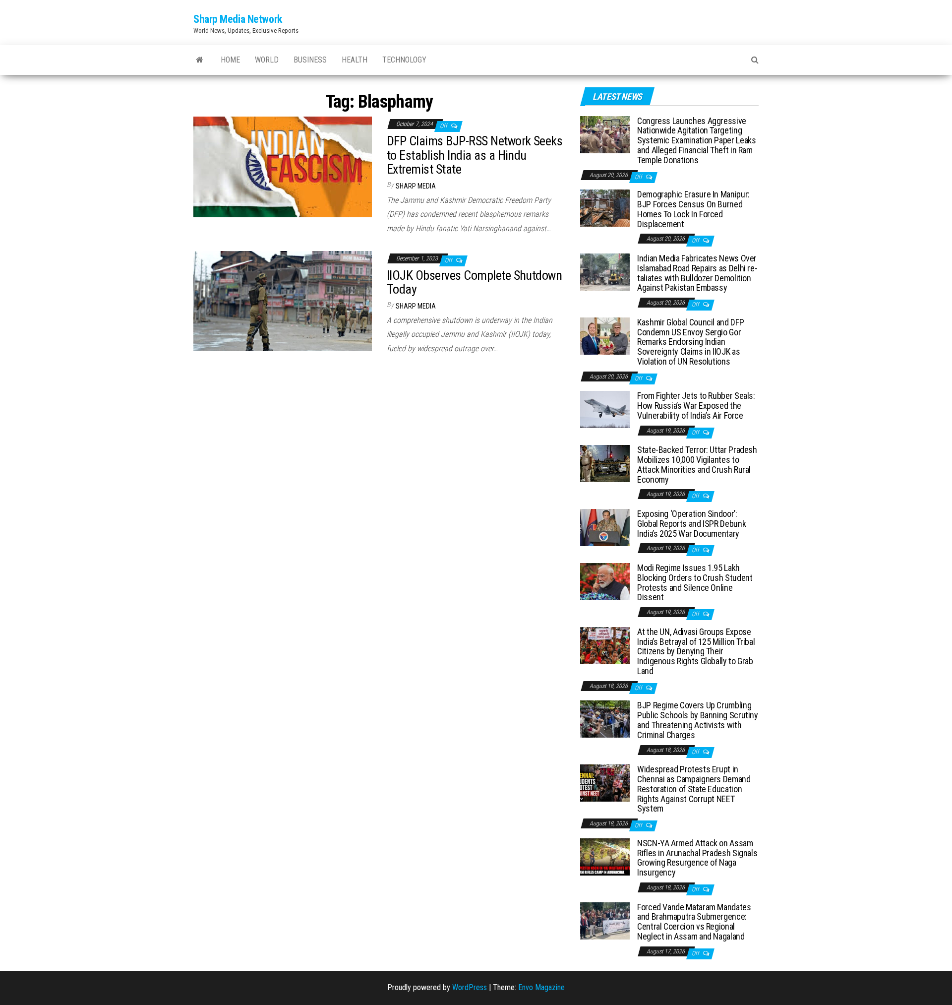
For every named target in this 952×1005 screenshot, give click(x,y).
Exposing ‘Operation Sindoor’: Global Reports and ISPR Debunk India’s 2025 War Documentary (691, 523)
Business (310, 59)
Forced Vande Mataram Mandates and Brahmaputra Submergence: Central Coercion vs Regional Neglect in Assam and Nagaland (694, 922)
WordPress (469, 987)
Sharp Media (416, 186)
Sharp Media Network (237, 19)
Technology (404, 59)
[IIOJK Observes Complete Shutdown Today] (282, 300)
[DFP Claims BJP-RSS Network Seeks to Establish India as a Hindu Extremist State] (282, 166)
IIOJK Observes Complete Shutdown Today (474, 282)
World (267, 59)
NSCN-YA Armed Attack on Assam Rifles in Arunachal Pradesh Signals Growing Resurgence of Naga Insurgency (697, 858)
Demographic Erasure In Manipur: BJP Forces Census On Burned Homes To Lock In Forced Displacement (693, 209)
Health (354, 59)
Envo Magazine (541, 987)
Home (230, 59)
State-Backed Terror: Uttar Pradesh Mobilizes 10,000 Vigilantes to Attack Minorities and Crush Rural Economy (697, 464)
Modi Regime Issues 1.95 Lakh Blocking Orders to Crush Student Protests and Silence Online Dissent (694, 582)
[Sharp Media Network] (199, 60)
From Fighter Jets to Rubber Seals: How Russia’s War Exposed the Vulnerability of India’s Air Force (696, 405)
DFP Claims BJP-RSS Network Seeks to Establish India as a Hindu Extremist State (474, 155)
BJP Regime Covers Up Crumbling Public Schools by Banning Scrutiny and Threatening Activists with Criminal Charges (697, 720)
